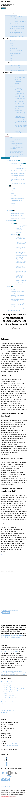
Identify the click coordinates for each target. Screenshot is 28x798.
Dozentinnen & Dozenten (8, 692)
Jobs (11, 60)
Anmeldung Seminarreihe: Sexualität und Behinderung (17, 307)
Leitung (11, 43)
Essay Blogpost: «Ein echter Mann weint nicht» (20, 113)
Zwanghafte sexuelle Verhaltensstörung (9, 610)
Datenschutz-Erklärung (8, 710)
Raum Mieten (8, 62)
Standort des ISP (13, 48)
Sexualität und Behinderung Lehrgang (12, 688)
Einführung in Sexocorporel (18, 80)
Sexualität (17, 310)
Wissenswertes (13, 86)
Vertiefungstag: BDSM (20, 77)
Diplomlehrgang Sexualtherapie (17, 26)
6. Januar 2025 (17, 328)
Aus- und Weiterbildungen (11, 13)
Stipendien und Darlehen (15, 53)
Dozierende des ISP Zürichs (16, 50)
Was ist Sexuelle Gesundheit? (18, 132)
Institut (6, 38)
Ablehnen (12, 796)
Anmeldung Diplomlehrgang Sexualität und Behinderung (16, 151)
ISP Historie (12, 40)
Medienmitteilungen (7, 702)
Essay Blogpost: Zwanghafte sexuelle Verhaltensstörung (20, 118)
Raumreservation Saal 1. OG (16, 65)
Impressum (4, 712)
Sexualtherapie (5, 684)
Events (11, 75)
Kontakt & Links (5, 700)
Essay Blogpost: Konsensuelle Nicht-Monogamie (19, 90)
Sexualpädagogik (6, 686)
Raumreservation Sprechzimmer (17, 70)
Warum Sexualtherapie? (8, 694)
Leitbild (11, 45)
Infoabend (17, 83)
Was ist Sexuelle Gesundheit (9, 698)
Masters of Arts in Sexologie (9, 651)
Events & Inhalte (8, 72)
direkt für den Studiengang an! (10, 637)
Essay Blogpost (11, 310)
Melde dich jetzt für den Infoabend (12, 635)
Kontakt (11, 55)
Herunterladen (5, 612)
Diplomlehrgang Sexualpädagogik (17, 23)
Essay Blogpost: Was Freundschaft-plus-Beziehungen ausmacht (20, 105)
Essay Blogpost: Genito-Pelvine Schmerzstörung (20, 122)
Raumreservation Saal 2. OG (16, 67)
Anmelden (7, 134)
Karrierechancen (18, 18)
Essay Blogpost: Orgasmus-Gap (18, 109)
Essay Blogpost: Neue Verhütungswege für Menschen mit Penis (20, 95)
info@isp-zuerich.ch (12, 746)
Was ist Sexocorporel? (20, 129)
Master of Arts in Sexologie (16, 16)
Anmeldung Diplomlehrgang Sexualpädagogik (16, 144)
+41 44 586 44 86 (12, 743)
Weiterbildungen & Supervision (17, 36)
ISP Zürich (6, 784)
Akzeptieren (5, 796)
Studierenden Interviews (20, 21)
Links (11, 58)
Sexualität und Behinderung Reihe (11, 690)
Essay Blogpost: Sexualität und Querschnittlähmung (21, 126)
